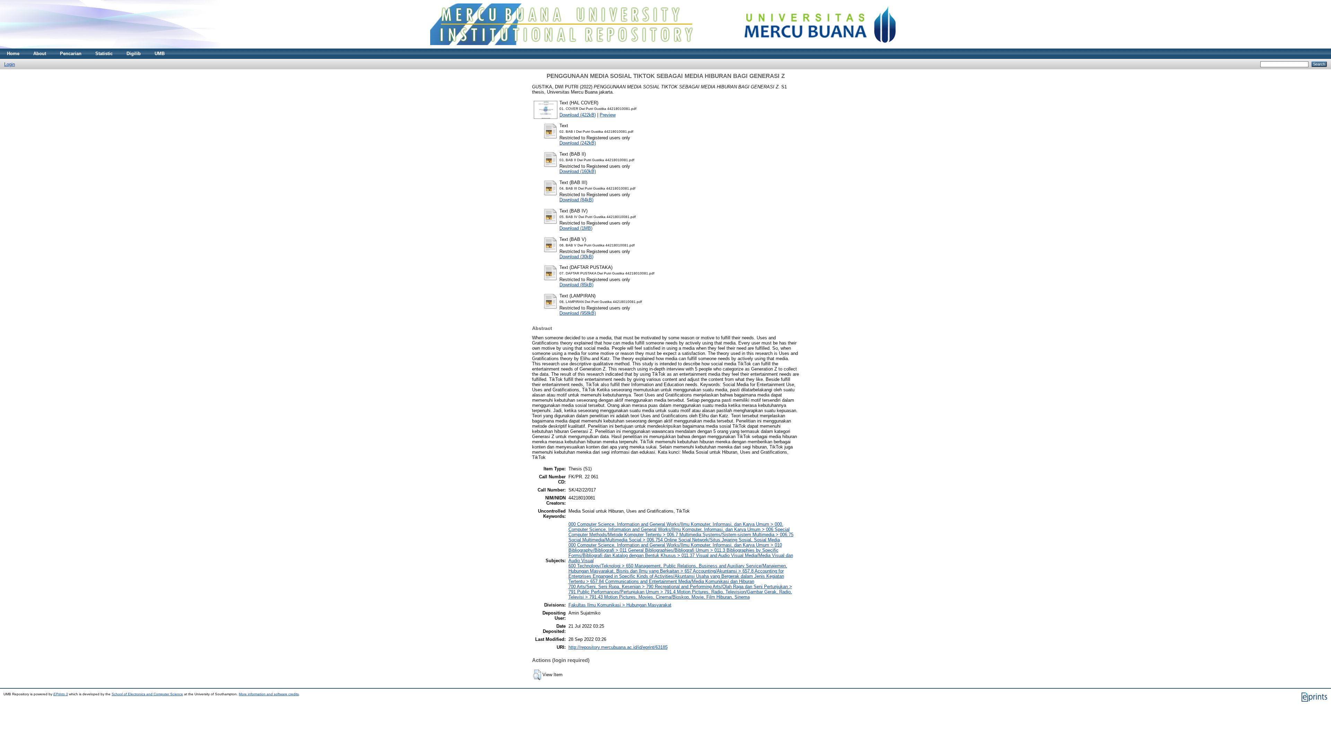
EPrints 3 (60, 694)
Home (13, 53)
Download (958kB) (577, 313)
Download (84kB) (576, 199)
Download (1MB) (575, 228)
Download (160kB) (577, 171)
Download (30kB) (576, 256)
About (39, 53)
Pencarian (70, 53)
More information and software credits (269, 694)
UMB (160, 53)
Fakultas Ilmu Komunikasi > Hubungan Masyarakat (619, 605)
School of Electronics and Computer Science (147, 694)
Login (9, 64)
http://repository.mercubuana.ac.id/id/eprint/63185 (618, 647)
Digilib (134, 53)
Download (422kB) (577, 114)
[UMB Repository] (666, 47)
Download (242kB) (577, 143)
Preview (608, 114)
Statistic (104, 53)
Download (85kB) (576, 284)
